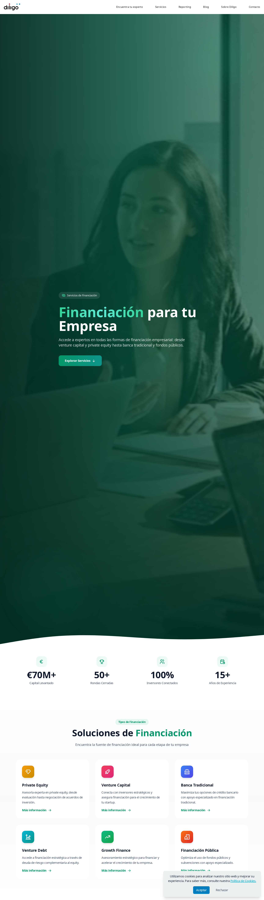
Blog (206, 7)
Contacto (254, 7)
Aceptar (201, 890)
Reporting (185, 7)
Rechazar (222, 890)
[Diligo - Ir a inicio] (12, 7)
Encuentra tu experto (129, 7)
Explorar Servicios (77, 361)
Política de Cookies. (243, 881)
